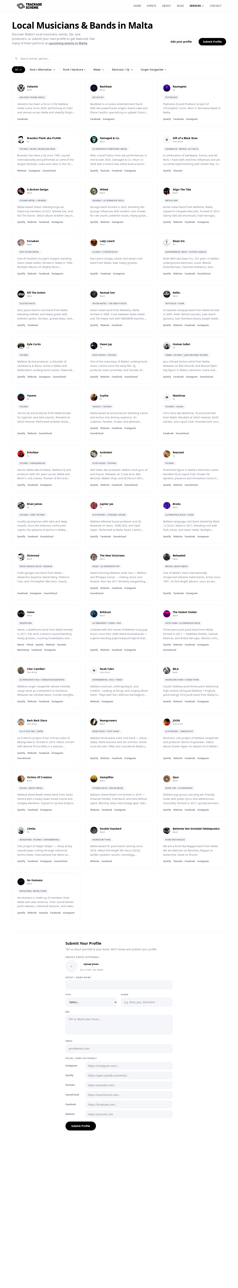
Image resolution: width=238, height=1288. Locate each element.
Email (69, 1040)
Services (195, 5)
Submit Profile (212, 41)
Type (68, 994)
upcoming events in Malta (68, 43)
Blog (180, 5)
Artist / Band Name (78, 977)
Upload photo (91, 964)
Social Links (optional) (81, 1058)
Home (137, 5)
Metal (98, 69)
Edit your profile (181, 41)
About (166, 5)
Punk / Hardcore (74, 69)
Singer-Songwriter (153, 69)
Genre (125, 994)
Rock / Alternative (42, 69)
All (18, 69)
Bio (67, 1011)
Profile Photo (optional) (82, 957)
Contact (216, 5)
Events (151, 5)
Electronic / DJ (122, 69)
